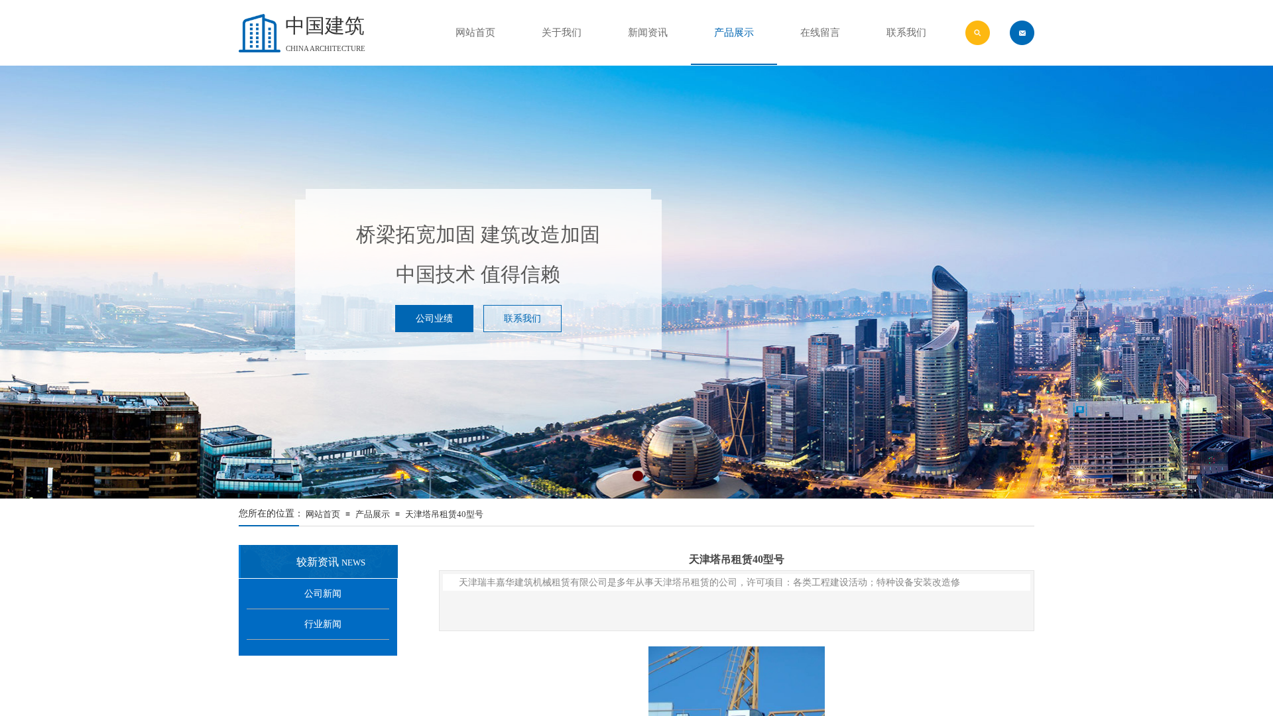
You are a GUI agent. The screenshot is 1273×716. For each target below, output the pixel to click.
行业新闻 (322, 624)
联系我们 (906, 32)
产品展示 (372, 514)
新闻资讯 (648, 32)
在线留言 (820, 32)
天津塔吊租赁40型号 (444, 514)
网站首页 (323, 514)
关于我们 (561, 32)
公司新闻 (322, 594)
